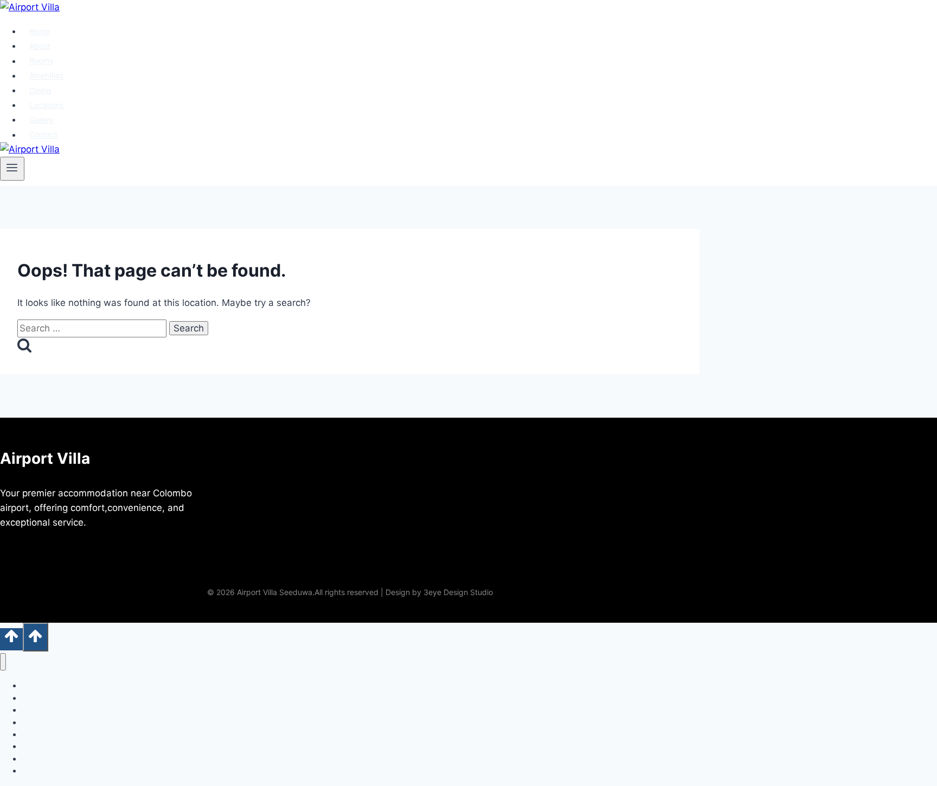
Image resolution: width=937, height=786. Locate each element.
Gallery (41, 119)
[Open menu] (12, 169)
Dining (40, 90)
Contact (43, 134)
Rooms (41, 61)
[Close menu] (3, 662)
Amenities (46, 75)
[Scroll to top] (11, 639)
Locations (46, 105)
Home (39, 31)
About (39, 45)
